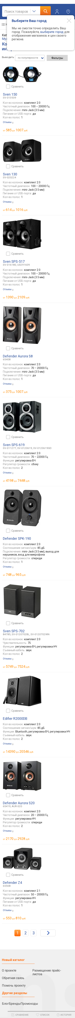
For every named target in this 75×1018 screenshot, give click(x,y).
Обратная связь (13, 978)
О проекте (9, 970)
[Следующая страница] (48, 933)
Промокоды (29, 1003)
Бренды (15, 1003)
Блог (5, 1003)
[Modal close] (66, 20)
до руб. (17, 130)
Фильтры (57, 58)
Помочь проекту (14, 985)
